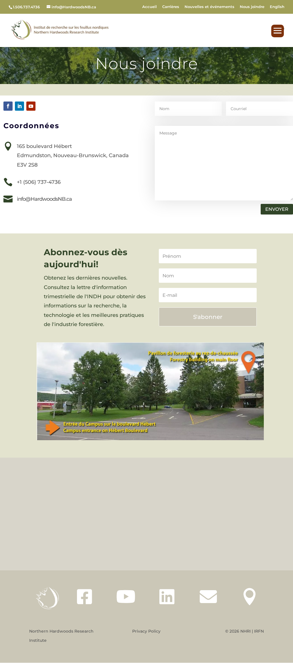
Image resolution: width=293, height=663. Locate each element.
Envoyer (276, 209)
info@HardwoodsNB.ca (44, 199)
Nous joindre (252, 7)
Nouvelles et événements (209, 7)
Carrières (170, 7)
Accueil (149, 7)
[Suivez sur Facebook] (8, 106)
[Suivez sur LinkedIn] (19, 106)
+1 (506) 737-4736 (39, 182)
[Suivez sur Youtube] (30, 106)
